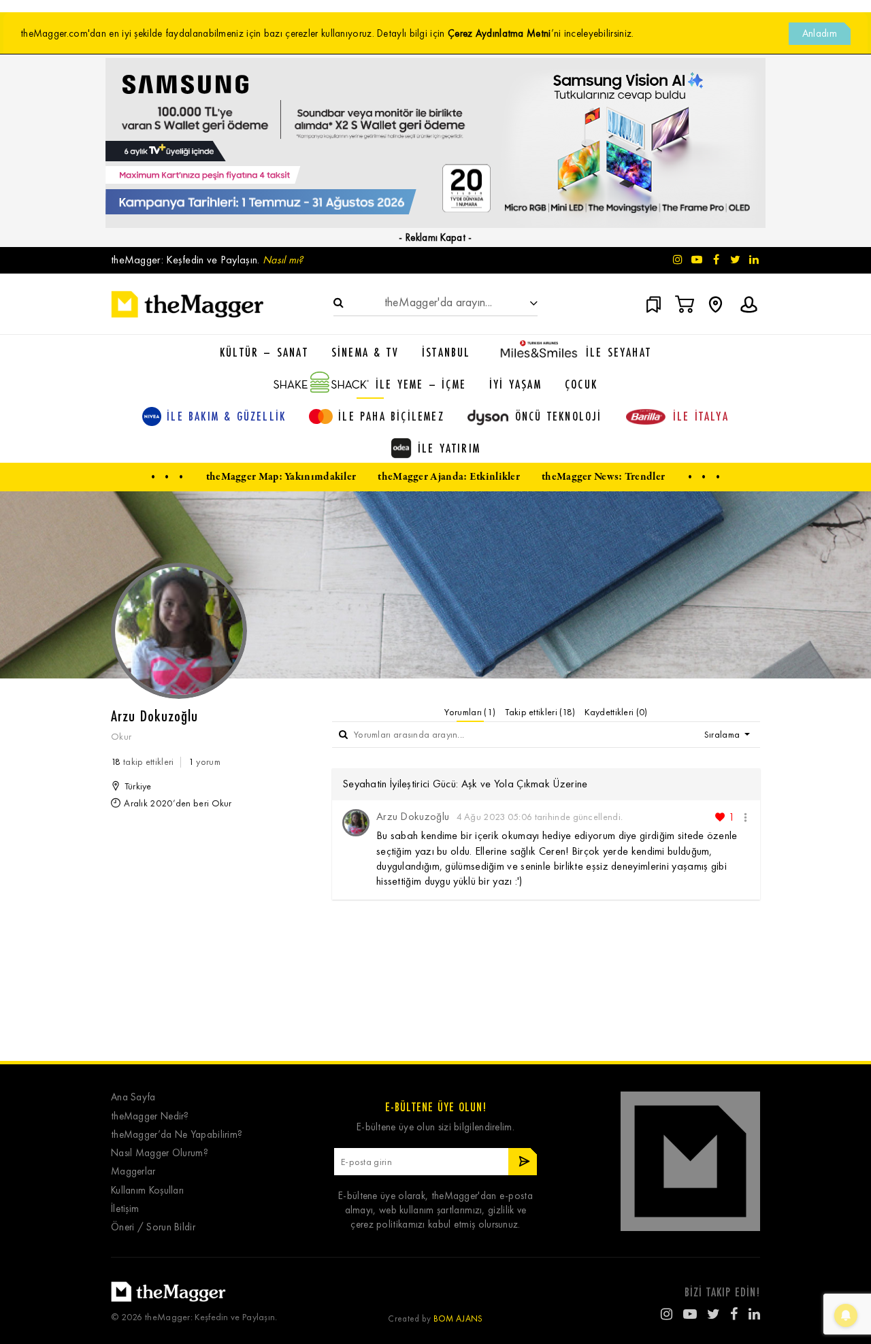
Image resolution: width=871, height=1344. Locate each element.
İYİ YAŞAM (515, 384)
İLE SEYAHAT (618, 352)
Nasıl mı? (283, 259)
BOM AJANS (458, 1318)
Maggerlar (133, 1171)
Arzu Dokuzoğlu (412, 816)
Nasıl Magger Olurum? (159, 1153)
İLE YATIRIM (449, 448)
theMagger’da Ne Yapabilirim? (176, 1135)
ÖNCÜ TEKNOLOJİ (558, 416)
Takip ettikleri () (540, 712)
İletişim (125, 1209)
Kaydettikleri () (616, 712)
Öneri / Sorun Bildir (153, 1227)
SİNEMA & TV (365, 352)
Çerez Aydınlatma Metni (499, 33)
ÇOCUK (581, 384)
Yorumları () (469, 712)
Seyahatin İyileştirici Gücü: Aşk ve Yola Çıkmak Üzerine (465, 783)
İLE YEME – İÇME (421, 384)
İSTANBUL (446, 352)
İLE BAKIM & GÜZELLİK (226, 416)
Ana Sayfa (133, 1097)
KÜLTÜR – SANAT (264, 352)
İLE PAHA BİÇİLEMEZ (391, 416)
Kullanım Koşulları (147, 1190)
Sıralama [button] (723, 734)
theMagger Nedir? (150, 1116)
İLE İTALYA (701, 416)
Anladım (819, 33)
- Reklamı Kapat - (435, 237)
